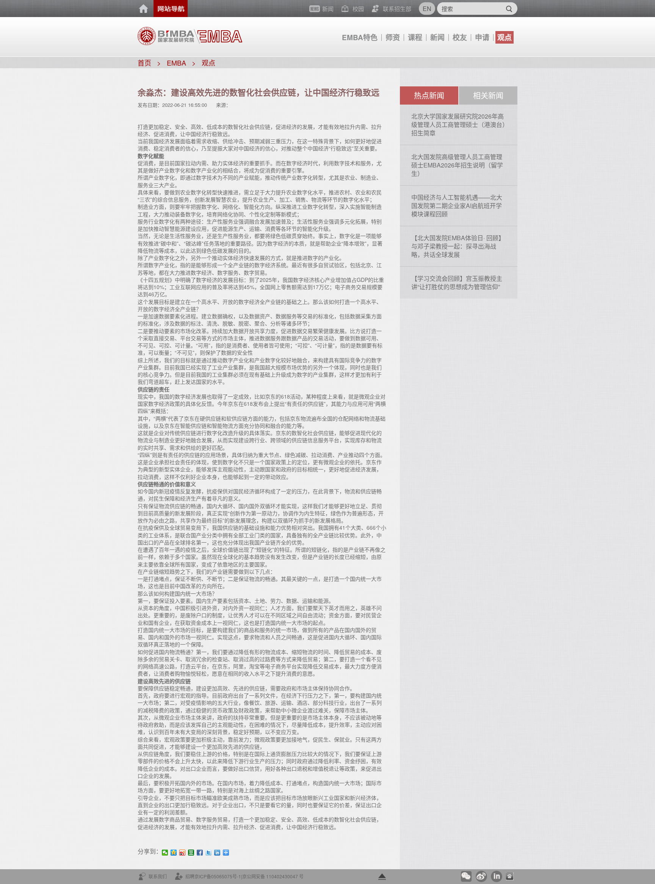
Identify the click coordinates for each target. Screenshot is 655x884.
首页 (144, 9)
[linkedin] (217, 853)
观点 (504, 37)
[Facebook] (200, 853)
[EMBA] (218, 33)
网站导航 (171, 8)
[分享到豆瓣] (191, 853)
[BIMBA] (166, 35)
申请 (482, 37)
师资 (392, 37)
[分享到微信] (165, 853)
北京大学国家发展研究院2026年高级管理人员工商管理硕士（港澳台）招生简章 (458, 124)
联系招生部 (397, 9)
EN (427, 8)
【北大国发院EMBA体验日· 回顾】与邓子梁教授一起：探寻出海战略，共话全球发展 (458, 246)
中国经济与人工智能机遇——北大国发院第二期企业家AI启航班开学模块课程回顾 (456, 205)
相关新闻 (488, 95)
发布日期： (150, 104)
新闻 (437, 37)
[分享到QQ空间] (174, 853)
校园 (358, 9)
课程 (415, 37)
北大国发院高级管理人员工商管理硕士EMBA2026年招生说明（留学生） (457, 165)
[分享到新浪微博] (182, 853)
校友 (460, 37)
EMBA (176, 62)
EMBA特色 (360, 37)
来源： (223, 104)
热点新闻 (429, 95)
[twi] (208, 853)
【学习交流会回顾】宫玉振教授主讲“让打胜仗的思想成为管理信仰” (456, 282)
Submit (509, 8)
